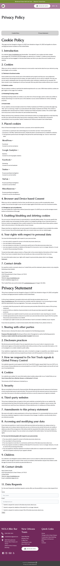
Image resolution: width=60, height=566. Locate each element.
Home (43, 533)
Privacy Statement (43, 33)
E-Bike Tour (25, 540)
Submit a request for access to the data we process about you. (19, 504)
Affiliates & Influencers (48, 539)
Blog (43, 541)
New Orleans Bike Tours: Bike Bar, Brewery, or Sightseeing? (17, 378)
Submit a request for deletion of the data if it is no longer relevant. (21, 507)
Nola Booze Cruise (26, 542)
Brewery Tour (25, 538)
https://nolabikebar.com (15, 54)
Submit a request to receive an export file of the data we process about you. (23, 510)
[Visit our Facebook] (3, 553)
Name (3, 492)
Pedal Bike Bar (25, 536)
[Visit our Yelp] (13, 553)
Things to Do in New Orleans (49, 535)
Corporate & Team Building (49, 537)
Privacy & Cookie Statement (30, 564)
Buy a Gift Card (26, 544)
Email (3, 498)
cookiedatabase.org (29, 283)
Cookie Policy (15, 33)
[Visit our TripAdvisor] (10, 553)
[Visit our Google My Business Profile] (6, 553)
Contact (44, 542)
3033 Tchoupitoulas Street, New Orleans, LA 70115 (11, 541)
